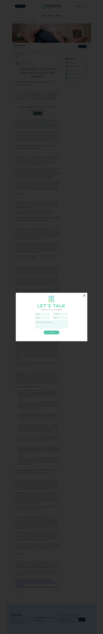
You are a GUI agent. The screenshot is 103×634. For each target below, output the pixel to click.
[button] (84, 295)
